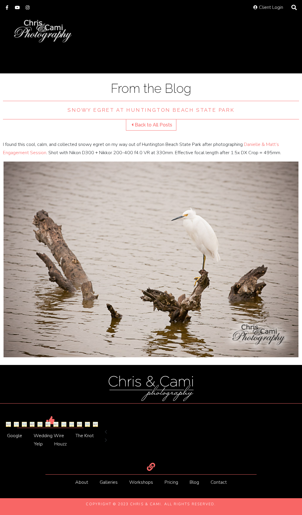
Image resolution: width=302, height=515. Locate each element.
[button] (151, 432)
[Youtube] (17, 7)
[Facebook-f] (7, 7)
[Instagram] (28, 7)
